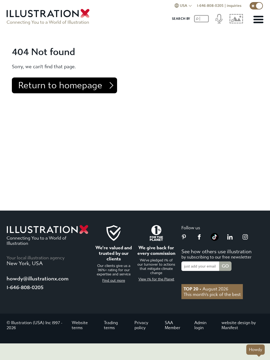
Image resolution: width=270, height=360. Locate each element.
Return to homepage (60, 85)
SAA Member (172, 325)
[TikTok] (215, 239)
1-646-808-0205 (210, 5)
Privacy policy (141, 325)
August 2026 (206, 288)
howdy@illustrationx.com (38, 279)
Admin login (200, 325)
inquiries (234, 5)
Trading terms (111, 325)
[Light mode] (256, 6)
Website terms (80, 325)
